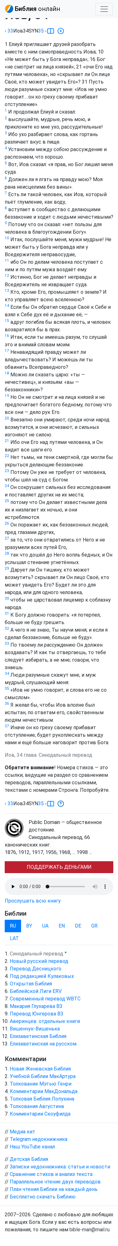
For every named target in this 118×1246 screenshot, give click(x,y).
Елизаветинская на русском (43, 1044)
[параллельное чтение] (51, 31)
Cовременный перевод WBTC (45, 999)
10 (7, 238)
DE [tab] (78, 926)
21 (7, 441)
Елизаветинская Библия (38, 1036)
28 (7, 553)
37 (7, 726)
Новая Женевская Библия (40, 1069)
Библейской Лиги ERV (36, 991)
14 (7, 305)
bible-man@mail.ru (90, 1230)
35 (7, 688)
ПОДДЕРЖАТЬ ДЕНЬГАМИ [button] (59, 867)
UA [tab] (45, 926)
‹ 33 (9, 31)
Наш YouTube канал (32, 1147)
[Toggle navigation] (104, 9)
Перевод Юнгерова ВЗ (36, 1014)
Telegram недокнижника (38, 1139)
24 (7, 486)
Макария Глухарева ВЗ (36, 1006)
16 (7, 335)
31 (7, 613)
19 (7, 396)
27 (7, 538)
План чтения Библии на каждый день (54, 1189)
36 (7, 703)
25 (7, 501)
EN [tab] (62, 926)
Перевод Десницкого (35, 969)
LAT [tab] (14, 938)
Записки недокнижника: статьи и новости (60, 1167)
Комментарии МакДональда (43, 1091)
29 (7, 568)
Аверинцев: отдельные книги (45, 1021)
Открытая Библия (31, 984)
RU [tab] (13, 926)
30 (7, 598)
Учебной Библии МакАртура (43, 1076)
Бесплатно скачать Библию (43, 1197)
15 (7, 320)
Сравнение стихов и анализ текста (51, 1174)
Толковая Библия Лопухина (42, 1099)
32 (7, 628)
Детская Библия (29, 1159)
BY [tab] (29, 926)
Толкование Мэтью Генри (40, 1084)
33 (7, 643)
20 (7, 418)
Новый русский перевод (39, 961)
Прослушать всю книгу (33, 901)
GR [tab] (94, 926)
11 (7, 260)
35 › (42, 31)
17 (7, 350)
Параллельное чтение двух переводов (55, 1182)
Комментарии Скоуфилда (40, 1114)
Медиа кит (22, 1132)
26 (7, 523)
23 (7, 471)
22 (7, 456)
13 (7, 290)
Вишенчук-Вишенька (35, 1029)
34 (7, 673)
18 (7, 373)
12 (7, 275)
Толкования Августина (37, 1106)
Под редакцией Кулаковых (42, 976)
